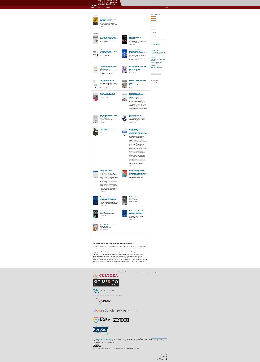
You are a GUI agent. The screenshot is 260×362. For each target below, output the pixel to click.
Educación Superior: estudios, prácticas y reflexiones (107, 81)
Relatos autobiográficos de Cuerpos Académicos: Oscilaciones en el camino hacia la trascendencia (137, 212)
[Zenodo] (121, 323)
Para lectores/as (154, 82)
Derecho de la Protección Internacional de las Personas (136, 116)
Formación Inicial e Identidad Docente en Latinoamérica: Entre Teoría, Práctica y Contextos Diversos (109, 37)
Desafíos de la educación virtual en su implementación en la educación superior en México (109, 68)
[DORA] (128, 314)
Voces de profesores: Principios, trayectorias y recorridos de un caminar (107, 95)
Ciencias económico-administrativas (158, 39)
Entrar (168, 1)
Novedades (153, 29)
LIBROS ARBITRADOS (155, 50)
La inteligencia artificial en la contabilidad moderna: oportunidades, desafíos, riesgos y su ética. (138, 52)
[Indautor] (106, 293)
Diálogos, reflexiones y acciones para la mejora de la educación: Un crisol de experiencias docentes (108, 51)
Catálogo (93, 7)
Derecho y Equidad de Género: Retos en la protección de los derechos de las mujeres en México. (137, 68)
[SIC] (106, 287)
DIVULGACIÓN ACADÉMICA (156, 67)
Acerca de (99, 7)
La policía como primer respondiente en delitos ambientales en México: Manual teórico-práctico (108, 19)
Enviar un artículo (156, 73)
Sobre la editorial (155, 1)
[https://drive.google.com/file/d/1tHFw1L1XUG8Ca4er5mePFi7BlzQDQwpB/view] (101, 335)
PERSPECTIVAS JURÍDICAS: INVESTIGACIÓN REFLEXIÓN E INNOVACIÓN (157, 64)
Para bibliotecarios (154, 87)
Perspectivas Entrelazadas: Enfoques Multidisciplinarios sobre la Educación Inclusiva (108, 117)
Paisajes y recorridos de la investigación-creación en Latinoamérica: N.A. (135, 37)
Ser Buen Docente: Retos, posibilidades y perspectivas (106, 171)
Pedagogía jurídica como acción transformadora (107, 225)
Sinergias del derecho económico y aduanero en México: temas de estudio (137, 82)
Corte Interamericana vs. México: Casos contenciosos (108, 128)
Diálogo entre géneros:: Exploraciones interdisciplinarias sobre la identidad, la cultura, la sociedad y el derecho (136, 95)
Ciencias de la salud (155, 41)
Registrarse (163, 1)
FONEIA (94, 5)
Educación (153, 34)
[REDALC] (104, 305)
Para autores (153, 84)
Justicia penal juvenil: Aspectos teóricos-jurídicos (107, 211)
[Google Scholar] (104, 314)
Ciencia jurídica (154, 36)
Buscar (166, 7)
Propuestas (107, 7)
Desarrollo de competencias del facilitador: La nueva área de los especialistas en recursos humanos (108, 198)
